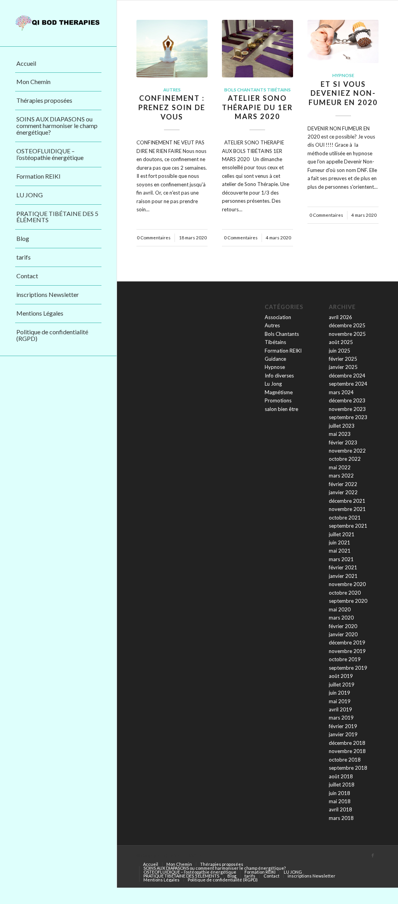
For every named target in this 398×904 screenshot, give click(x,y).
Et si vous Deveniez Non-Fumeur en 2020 (343, 93)
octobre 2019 (345, 659)
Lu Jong (273, 384)
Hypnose (343, 75)
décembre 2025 (347, 325)
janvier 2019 (343, 734)
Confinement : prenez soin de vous (171, 107)
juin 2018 (339, 793)
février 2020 (343, 626)
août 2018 (341, 776)
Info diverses (279, 375)
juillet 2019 (341, 684)
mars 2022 (341, 475)
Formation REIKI (283, 351)
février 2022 (343, 484)
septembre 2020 (348, 601)
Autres (172, 89)
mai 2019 (340, 701)
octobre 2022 (345, 459)
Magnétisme (279, 392)
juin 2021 (339, 542)
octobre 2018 (345, 760)
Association (278, 317)
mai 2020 (340, 609)
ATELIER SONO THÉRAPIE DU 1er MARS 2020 (257, 107)
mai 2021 (340, 551)
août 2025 (341, 342)
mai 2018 (340, 801)
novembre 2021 (347, 509)
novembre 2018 (347, 751)
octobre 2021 (345, 517)
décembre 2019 (347, 642)
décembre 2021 (347, 501)
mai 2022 (340, 467)
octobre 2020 (345, 593)
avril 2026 (340, 317)
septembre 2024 (348, 384)
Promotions (278, 400)
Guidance (275, 359)
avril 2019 (340, 709)
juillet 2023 (341, 426)
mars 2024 (341, 392)
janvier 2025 (343, 367)
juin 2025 (339, 351)
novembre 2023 (347, 409)
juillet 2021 (341, 534)
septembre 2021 (348, 526)
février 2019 (343, 726)
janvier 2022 (343, 492)
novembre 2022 (347, 451)
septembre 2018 (348, 768)
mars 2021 (341, 559)
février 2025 (343, 359)
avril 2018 (340, 809)
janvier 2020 (343, 634)
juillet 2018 (341, 784)
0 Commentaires (154, 237)
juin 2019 (339, 693)
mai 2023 (340, 434)
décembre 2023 (347, 400)
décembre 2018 (347, 743)
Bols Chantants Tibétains (257, 89)
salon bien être (281, 409)
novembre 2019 (347, 651)
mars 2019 (341, 717)
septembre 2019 (348, 668)
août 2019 (341, 676)
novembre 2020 (347, 584)
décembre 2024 (347, 375)
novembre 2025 (347, 334)
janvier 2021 (343, 576)
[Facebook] (373, 855)
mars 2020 (341, 617)
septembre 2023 (348, 417)
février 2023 (343, 442)
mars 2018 (341, 818)
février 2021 (343, 567)
